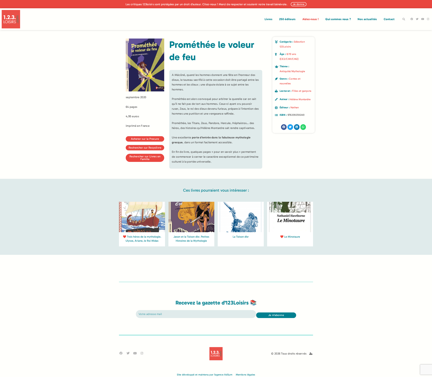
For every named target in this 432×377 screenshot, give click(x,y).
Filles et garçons (301, 90)
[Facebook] (412, 19)
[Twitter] (417, 19)
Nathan (294, 107)
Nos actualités (367, 19)
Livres (268, 19)
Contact (389, 19)
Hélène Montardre (300, 99)
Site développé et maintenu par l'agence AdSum (204, 374)
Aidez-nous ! (310, 19)
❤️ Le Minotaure (290, 236)
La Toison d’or (241, 236)
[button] (403, 19)
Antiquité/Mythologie (292, 71)
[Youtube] (422, 19)
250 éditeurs (287, 19)
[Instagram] (428, 19)
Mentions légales (245, 374)
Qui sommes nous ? (338, 19)
